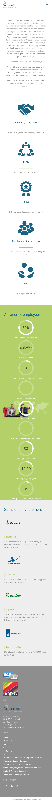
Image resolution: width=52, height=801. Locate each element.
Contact (6, 747)
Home (5, 737)
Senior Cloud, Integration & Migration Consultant (22, 768)
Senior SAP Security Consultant (15, 771)
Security (6, 744)
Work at (6, 754)
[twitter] (17, 786)
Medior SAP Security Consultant (15, 761)
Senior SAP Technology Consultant (17, 774)
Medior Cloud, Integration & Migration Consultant (22, 758)
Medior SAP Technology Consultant (17, 764)
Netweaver (7, 741)
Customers (7, 751)
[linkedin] (12, 786)
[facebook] (6, 786)
